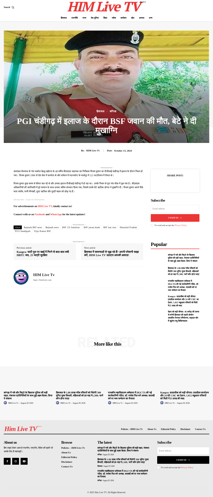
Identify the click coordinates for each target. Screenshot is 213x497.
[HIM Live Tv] (21, 277)
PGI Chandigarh (22, 231)
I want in (173, 218)
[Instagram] (15, 461)
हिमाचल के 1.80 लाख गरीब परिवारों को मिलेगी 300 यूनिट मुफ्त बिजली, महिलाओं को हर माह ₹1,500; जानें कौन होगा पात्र (183, 271)
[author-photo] (6, 403)
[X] (171, 183)
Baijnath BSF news (33, 227)
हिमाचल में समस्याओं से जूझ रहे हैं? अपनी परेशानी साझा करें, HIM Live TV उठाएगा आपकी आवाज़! (111, 253)
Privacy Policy (181, 225)
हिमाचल (100, 111)
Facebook (40, 214)
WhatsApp (56, 214)
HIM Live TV (45, 206)
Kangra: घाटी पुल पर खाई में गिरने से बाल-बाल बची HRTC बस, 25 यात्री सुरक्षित (43, 253)
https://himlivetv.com (42, 280)
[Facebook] (164, 183)
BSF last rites (109, 227)
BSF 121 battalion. (71, 227)
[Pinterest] (179, 183)
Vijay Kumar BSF (42, 231)
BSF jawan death (92, 227)
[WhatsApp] (186, 183)
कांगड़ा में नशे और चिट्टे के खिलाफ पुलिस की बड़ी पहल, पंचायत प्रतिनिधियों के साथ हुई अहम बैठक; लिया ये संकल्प (183, 258)
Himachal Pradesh (128, 227)
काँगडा (113, 111)
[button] (9, 7)
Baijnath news (52, 227)
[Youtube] (24, 461)
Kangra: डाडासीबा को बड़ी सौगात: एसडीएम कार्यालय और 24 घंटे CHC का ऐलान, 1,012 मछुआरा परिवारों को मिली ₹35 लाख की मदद (184, 395)
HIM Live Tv (93, 150)
